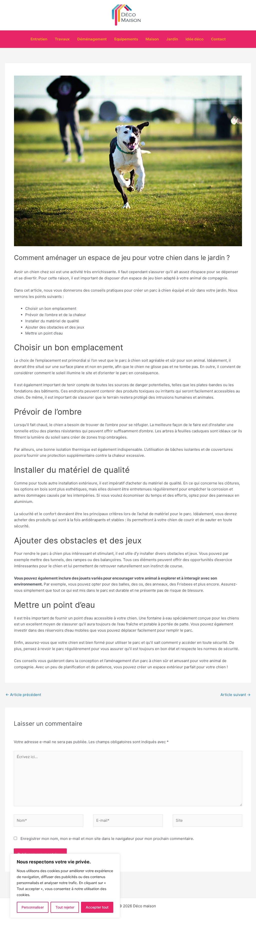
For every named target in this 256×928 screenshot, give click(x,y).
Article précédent (23, 694)
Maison (152, 39)
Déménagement (92, 39)
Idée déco (195, 39)
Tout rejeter (65, 907)
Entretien (38, 39)
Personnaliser (33, 907)
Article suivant (235, 694)
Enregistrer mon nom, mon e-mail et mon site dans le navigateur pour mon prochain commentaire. (107, 838)
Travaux (62, 39)
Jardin (172, 39)
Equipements (126, 39)
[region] (65, 886)
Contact (218, 39)
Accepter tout (97, 907)
